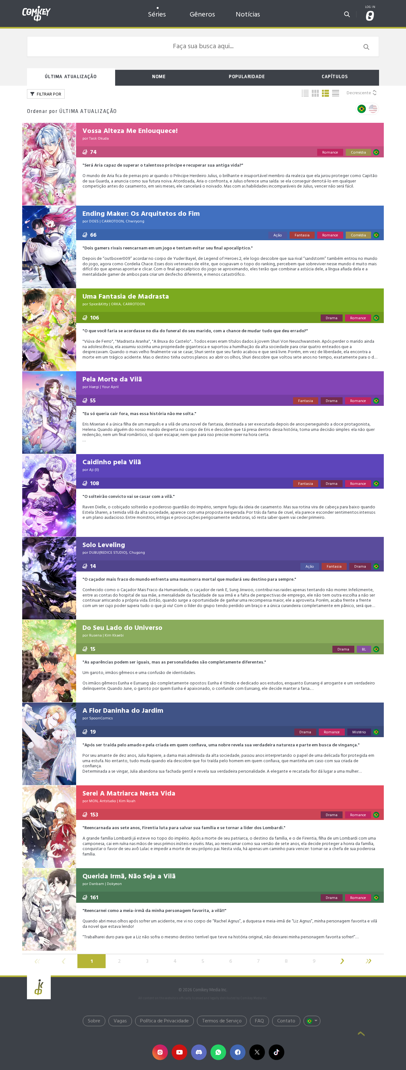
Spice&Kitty (98, 304)
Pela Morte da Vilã (112, 379)
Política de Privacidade (164, 1021)
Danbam (96, 884)
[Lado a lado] (315, 93)
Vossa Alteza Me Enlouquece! (130, 131)
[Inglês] (373, 109)
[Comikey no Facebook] (237, 1052)
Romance (330, 152)
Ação (277, 235)
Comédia (358, 152)
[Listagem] (325, 93)
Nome (159, 76)
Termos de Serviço (222, 1021)
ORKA (116, 304)
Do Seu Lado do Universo (122, 628)
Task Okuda (99, 138)
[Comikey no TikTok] (276, 1052)
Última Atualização (71, 76)
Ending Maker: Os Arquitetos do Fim (141, 214)
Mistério (359, 732)
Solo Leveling (103, 545)
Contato (286, 1021)
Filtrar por (48, 94)
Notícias (248, 14)
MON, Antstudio (102, 801)
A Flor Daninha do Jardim (122, 711)
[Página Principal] (36, 7)
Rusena (95, 635)
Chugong (137, 553)
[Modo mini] (305, 93)
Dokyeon (114, 884)
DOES (94, 221)
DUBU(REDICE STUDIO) (108, 553)
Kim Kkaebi (114, 635)
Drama (331, 318)
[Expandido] (335, 93)
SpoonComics (101, 718)
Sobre (94, 1021)
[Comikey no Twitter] (257, 1052)
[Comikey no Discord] (198, 1052)
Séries (157, 14)
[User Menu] (370, 16)
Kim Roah (127, 801)
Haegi (94, 387)
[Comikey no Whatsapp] (218, 1052)
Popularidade (247, 76)
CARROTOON (113, 221)
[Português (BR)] (312, 1021)
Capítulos (335, 76)
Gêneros (202, 14)
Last (370, 961)
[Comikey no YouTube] (179, 1052)
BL (364, 649)
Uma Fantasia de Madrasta (125, 296)
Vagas (120, 1021)
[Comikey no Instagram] (160, 1052)
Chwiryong (135, 221)
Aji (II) (94, 470)
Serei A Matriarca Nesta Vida (128, 793)
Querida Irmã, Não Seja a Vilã (129, 876)
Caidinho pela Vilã (111, 462)
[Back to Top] (361, 1034)
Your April (110, 387)
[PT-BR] (361, 109)
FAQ (259, 1021)
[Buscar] (347, 12)
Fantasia (302, 235)
